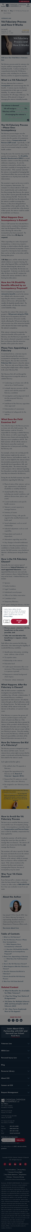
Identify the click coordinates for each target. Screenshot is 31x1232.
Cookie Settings (6, 621)
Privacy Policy (8, 616)
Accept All (18, 621)
